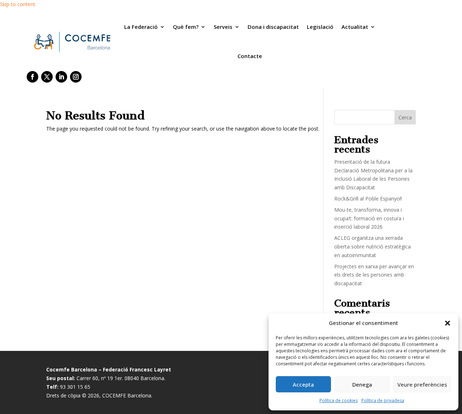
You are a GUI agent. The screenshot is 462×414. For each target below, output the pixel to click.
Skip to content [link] (17, 4)
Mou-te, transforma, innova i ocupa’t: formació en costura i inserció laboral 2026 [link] (369, 218)
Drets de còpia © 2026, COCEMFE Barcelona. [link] (99, 395)
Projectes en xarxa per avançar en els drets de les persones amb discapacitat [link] (374, 275)
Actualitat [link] (354, 26)
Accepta (303, 384)
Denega (362, 384)
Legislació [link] (320, 26)
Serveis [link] (223, 26)
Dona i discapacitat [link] (273, 26)
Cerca (405, 117)
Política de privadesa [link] (382, 400)
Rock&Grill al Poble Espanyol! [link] (368, 198)
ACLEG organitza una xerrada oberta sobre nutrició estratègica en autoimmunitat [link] (372, 246)
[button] (447, 323)
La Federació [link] (141, 26)
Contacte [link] (249, 56)
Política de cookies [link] (338, 400)
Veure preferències (422, 384)
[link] (71, 41)
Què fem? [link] (186, 26)
